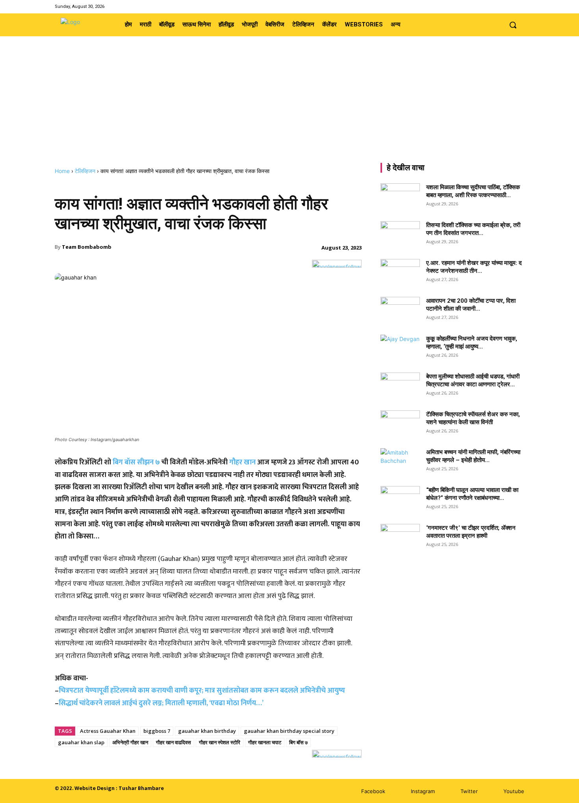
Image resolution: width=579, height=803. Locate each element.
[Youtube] (519, 6)
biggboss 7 (156, 730)
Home (62, 171)
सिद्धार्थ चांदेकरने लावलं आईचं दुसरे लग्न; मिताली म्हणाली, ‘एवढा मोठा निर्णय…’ (161, 703)
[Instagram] (499, 6)
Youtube (513, 791)
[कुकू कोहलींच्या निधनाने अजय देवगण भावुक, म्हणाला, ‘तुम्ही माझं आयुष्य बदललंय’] (400, 348)
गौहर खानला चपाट (264, 742)
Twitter (469, 791)
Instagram (423, 791)
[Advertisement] (289, 108)
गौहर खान (242, 462)
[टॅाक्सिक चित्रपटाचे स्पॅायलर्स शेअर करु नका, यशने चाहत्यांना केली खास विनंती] (400, 424)
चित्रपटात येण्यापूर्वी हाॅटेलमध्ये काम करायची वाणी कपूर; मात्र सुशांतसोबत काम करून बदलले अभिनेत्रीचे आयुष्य (202, 691)
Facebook (373, 791)
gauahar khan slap (81, 742)
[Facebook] (489, 6)
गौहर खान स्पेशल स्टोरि (219, 742)
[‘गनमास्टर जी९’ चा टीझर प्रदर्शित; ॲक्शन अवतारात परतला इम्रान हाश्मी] (400, 537)
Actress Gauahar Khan (107, 730)
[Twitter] (509, 6)
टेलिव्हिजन (85, 171)
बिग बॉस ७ (298, 742)
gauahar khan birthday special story (289, 730)
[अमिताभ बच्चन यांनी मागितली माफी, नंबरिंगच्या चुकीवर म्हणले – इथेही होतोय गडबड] (400, 462)
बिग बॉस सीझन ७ (136, 462)
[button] (512, 24)
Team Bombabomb (86, 246)
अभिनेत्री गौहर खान (130, 742)
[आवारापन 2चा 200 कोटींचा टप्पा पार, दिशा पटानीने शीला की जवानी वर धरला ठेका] (400, 310)
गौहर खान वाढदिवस (173, 742)
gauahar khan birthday (207, 730)
